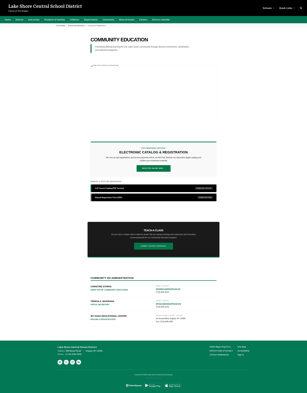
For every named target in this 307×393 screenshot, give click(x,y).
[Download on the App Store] (173, 385)
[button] (268, 7)
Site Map (242, 347)
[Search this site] (301, 8)
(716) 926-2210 (162, 292)
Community (60, 25)
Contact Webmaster (219, 354)
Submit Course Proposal (153, 246)
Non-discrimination (153, 378)
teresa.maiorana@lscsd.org (168, 304)
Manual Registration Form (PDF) (153, 197)
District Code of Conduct (221, 350)
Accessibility (243, 350)
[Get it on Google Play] (153, 385)
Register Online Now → (153, 168)
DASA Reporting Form (220, 347)
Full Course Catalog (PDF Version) (153, 188)
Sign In (241, 354)
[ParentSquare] (133, 385)
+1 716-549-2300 (73, 354)
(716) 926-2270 (162, 307)
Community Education (76, 25)
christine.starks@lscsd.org (168, 289)
